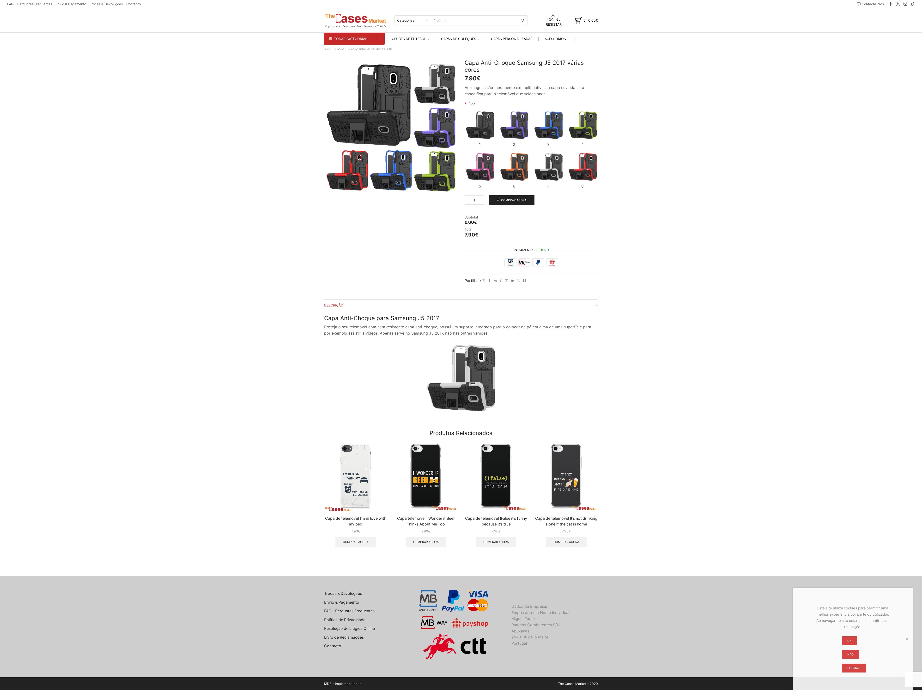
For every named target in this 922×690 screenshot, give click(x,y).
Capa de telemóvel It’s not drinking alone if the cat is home (566, 521)
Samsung (339, 49)
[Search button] (523, 20)
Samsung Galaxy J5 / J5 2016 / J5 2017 (370, 49)
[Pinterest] (501, 281)
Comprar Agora (514, 200)
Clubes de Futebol (409, 39)
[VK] (495, 281)
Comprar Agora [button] (355, 542)
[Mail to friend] (507, 281)
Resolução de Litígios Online (349, 628)
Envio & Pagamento (71, 4)
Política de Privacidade (344, 620)
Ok (849, 641)
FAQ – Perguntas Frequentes (29, 4)
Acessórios (555, 39)
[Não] (906, 639)
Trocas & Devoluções (106, 4)
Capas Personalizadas (512, 39)
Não (850, 654)
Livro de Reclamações (344, 637)
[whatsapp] (519, 281)
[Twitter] (898, 4)
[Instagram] (906, 4)
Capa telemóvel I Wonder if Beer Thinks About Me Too (426, 521)
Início (327, 49)
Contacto (133, 4)
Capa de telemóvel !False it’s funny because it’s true (496, 521)
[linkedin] (513, 281)
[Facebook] (891, 4)
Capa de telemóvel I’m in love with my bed (355, 521)
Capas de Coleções (458, 39)
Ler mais (854, 668)
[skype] (524, 281)
